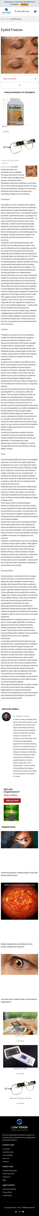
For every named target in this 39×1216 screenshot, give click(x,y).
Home (3, 19)
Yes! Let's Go (24, 4)
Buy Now (6, 131)
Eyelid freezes (6, 167)
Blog (8, 19)
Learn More (20, 1041)
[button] (35, 11)
